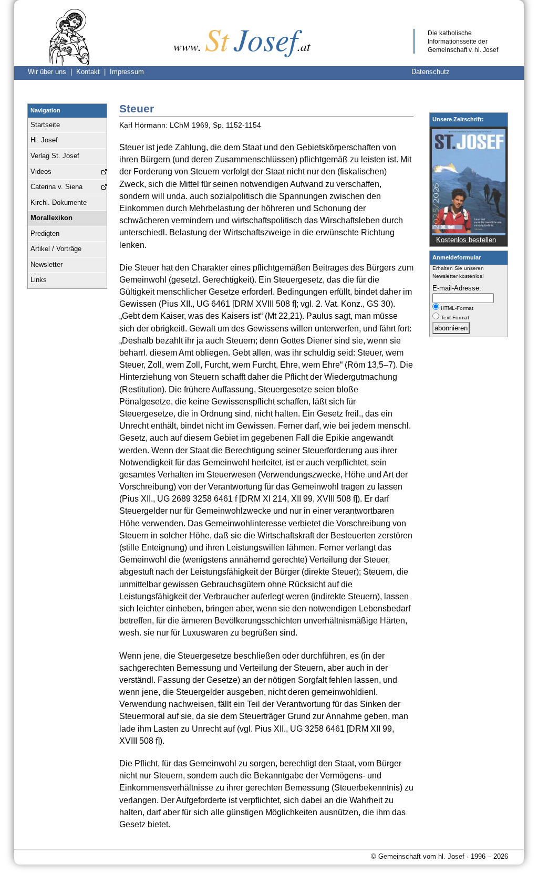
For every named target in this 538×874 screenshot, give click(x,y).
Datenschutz (430, 72)
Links (38, 280)
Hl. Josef (44, 140)
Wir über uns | (52, 72)
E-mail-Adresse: (456, 288)
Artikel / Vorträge (55, 249)
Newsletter (46, 264)
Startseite (45, 125)
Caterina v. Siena (56, 187)
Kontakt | (93, 72)
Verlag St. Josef (54, 156)
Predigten (44, 233)
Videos (40, 171)
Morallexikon (51, 218)
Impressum (127, 72)
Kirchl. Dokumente (58, 202)
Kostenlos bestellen (466, 240)
